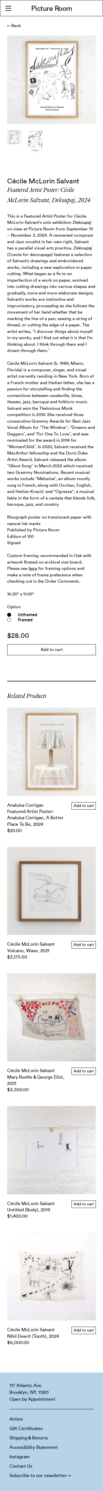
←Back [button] (14, 26)
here (33, 568)
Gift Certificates (26, 1428)
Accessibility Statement (33, 1447)
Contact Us (20, 1466)
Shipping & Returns (28, 1438)
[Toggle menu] (8, 8)
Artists (16, 1419)
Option (14, 607)
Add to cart (84, 806)
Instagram (19, 1457)
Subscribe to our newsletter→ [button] (40, 1475)
